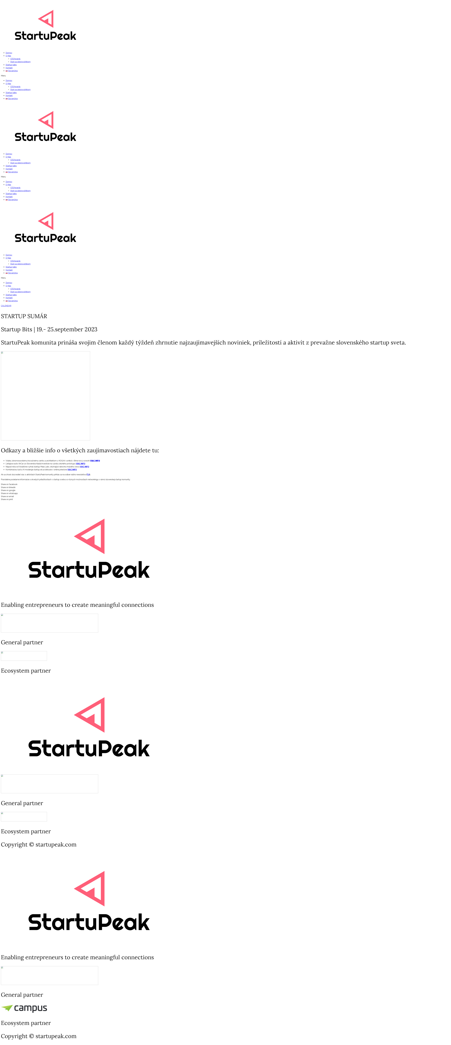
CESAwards (15, 59)
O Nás (8, 56)
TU (88, 474)
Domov (9, 53)
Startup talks (11, 65)
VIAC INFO (95, 461)
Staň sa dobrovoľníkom (20, 62)
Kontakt (9, 68)
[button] (225, 75)
